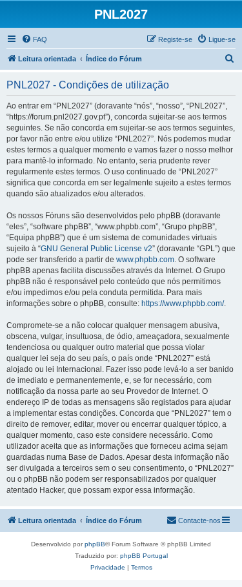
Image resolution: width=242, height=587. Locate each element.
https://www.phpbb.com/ (182, 303)
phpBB (95, 544)
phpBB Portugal (144, 555)
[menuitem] (34, 39)
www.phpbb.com (145, 259)
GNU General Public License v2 (96, 248)
